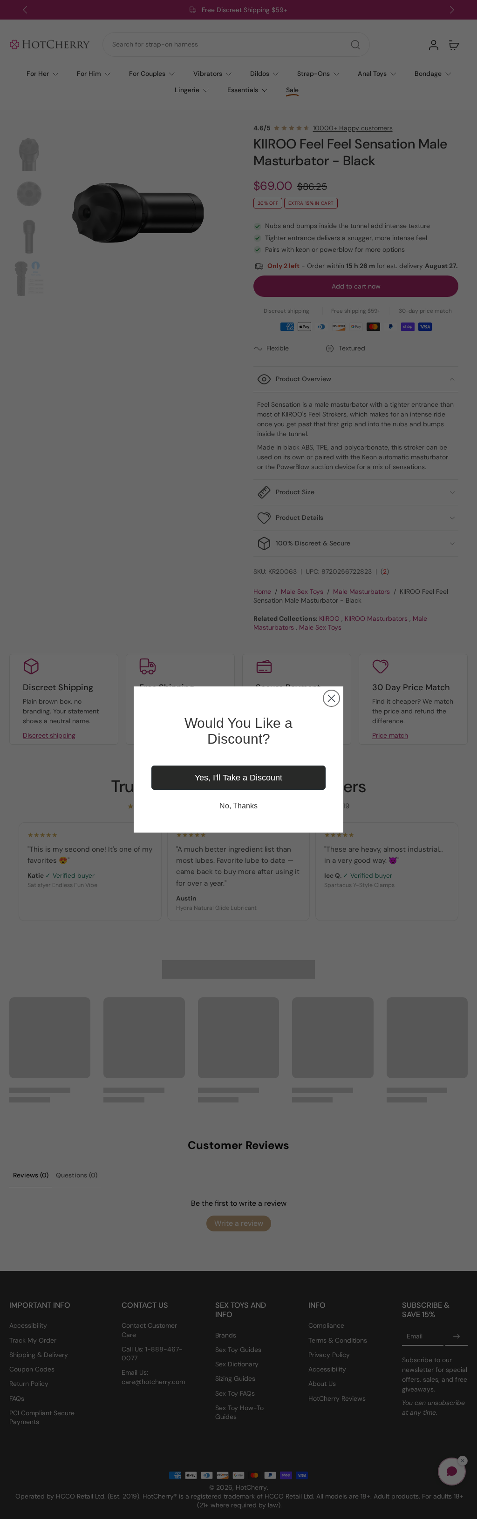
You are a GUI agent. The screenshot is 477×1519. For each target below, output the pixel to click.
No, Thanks (238, 806)
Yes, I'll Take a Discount (238, 777)
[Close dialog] (331, 698)
